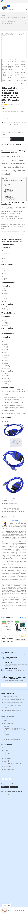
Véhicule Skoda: (8, 191)
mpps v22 (6, 747)
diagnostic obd (7, 766)
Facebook (2, 144)
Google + (10, 144)
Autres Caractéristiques (12, 198)
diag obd (6, 752)
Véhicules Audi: (8, 184)
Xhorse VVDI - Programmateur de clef (12, 710)
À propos (4, 516)
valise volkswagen (8, 764)
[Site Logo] (4, 7)
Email (13, 144)
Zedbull (5, 707)
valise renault (7, 757)
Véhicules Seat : (8, 188)
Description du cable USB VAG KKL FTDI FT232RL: (13, 180)
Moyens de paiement (9, 723)
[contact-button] (25, 685)
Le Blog (5, 720)
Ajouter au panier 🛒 (17, 139)
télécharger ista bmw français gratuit (12, 763)
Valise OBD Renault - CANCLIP (10, 696)
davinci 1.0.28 (7, 749)
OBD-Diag (14, 498)
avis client (10, 104)
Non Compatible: (10, 186)
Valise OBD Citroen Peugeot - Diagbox (12, 697)
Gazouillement (5, 144)
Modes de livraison (8, 722)
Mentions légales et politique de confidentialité (14, 728)
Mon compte (7, 737)
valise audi (6, 761)
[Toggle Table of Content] (23, 178)
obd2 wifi (6, 768)
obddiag (6, 750)
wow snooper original (9, 769)
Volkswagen (3, 134)
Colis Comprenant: (12, 199)
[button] (8, 6)
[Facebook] (2, 1)
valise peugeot (7, 758)
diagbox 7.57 (6, 753)
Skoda (13, 132)
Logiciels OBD (7, 712)
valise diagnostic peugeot (10, 760)
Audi (8, 132)
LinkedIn (8, 144)
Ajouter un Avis (18, 104)
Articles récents (11, 516)
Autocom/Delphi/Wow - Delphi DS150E (12, 705)
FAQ (4, 736)
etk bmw (6, 755)
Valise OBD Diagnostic (19, 132)
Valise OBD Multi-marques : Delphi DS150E (13, 702)
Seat (10, 132)
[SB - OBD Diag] (5, 522)
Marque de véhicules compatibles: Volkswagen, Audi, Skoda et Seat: (14, 182)
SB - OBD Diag (13, 520)
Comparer (18, 144)
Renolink (6, 704)
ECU (20, 222)
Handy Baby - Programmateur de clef (12, 709)
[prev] (23, 88)
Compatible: (8, 185)
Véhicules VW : (8, 195)
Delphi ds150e (7, 771)
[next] (26, 88)
